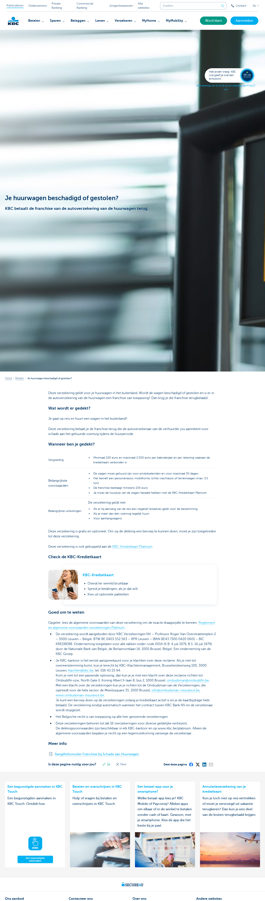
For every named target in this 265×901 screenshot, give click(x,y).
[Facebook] (190, 764)
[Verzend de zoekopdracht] (222, 6)
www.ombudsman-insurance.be (80, 695)
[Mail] (210, 764)
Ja (108, 764)
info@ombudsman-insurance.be (176, 690)
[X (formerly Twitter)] (197, 764)
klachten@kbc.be (80, 670)
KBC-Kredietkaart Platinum (132, 546)
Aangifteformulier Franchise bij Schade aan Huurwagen (97, 754)
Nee (122, 764)
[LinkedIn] (204, 764)
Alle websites (143, 5)
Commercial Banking (85, 5)
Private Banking (57, 5)
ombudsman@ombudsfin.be (188, 680)
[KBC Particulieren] (13, 20)
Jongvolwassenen (121, 5)
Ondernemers (37, 5)
